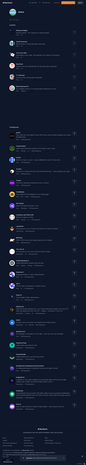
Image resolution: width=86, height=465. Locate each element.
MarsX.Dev (25, 450)
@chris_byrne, (39, 454)
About (4, 438)
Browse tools (46, 2)
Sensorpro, (20, 452)
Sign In (80, 2)
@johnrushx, (10, 454)
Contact (5, 440)
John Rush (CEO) (28, 443)
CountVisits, (26, 452)
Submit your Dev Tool (68, 2)
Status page (6, 456)
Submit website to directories (53, 443)
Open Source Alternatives (10, 443)
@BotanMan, (32, 454)
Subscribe (34, 2)
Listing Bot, (37, 452)
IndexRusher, (43, 452)
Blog (46, 438)
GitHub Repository (29, 438)
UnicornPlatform (51, 452)
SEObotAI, (32, 452)
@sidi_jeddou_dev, (17, 454)
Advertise (56, 2)
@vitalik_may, (25, 454)
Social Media (15, 19)
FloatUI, (16, 452)
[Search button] (40, 2)
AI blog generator (29, 445)
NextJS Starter (49, 440)
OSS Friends (27, 440)
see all (44, 454)
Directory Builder (7, 445)
